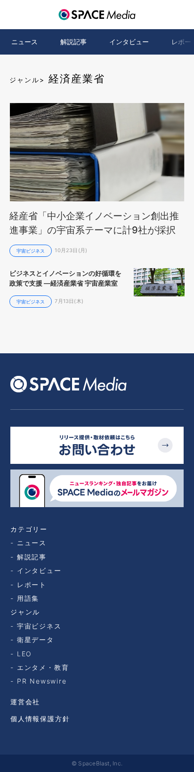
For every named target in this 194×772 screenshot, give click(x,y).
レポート (32, 585)
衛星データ (35, 640)
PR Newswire (42, 681)
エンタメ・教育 (43, 667)
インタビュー (129, 42)
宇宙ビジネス (39, 626)
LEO (24, 654)
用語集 (28, 598)
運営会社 (25, 702)
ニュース (24, 42)
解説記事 (73, 42)
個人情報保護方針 (40, 719)
